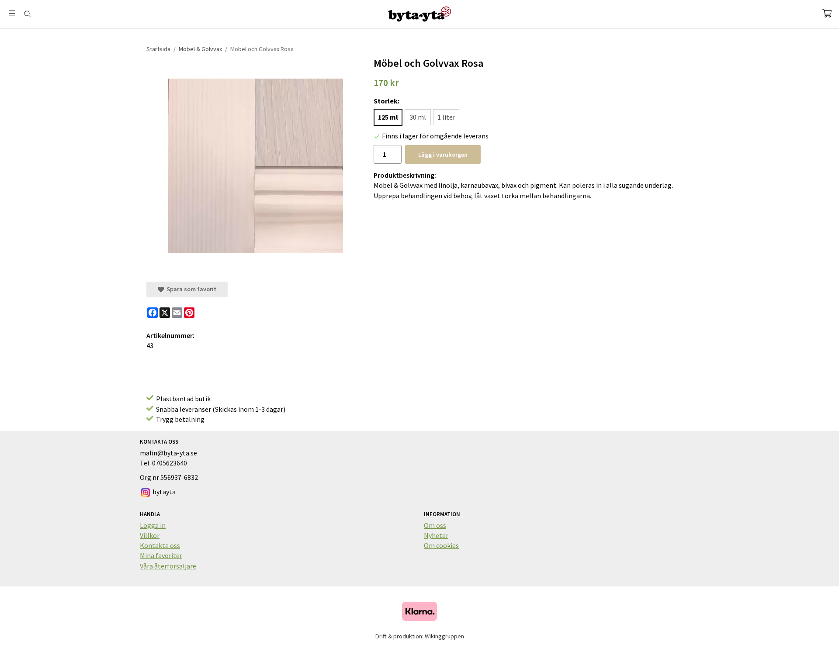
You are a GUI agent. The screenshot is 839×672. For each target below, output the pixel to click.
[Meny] (12, 13)
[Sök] (27, 14)
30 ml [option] (417, 117)
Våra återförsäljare (168, 566)
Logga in (153, 525)
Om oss (435, 525)
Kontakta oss (160, 545)
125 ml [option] (388, 117)
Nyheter (436, 535)
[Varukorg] (827, 13)
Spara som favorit (190, 289)
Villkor (149, 535)
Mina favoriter (161, 555)
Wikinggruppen (444, 636)
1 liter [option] (446, 117)
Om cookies (441, 545)
